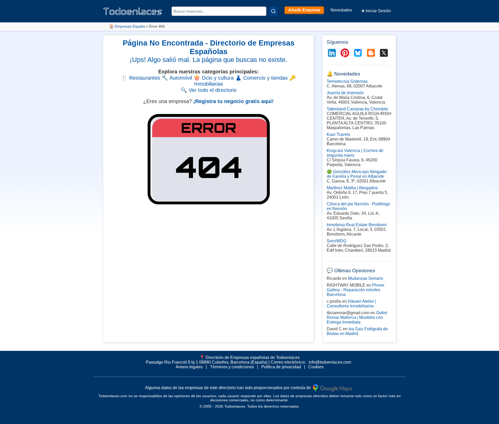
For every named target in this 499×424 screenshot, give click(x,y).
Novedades (341, 10)
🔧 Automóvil (177, 78)
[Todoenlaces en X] (384, 53)
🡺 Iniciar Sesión (376, 11)
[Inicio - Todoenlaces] (132, 11)
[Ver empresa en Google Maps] (332, 387)
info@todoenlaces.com (330, 362)
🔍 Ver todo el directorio (209, 90)
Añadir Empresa (304, 10)
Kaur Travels (338, 134)
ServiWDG (336, 241)
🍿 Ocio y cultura (214, 78)
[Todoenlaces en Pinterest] (345, 53)
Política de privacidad (281, 367)
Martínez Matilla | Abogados (352, 188)
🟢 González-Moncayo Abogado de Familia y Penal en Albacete (356, 174)
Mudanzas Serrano (365, 278)
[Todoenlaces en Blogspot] (371, 53)
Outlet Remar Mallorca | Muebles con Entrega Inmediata (357, 317)
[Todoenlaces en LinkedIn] (332, 53)
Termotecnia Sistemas (347, 81)
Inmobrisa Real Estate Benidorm (356, 225)
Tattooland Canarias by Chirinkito (357, 109)
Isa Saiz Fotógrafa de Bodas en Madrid (357, 331)
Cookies (316, 367)
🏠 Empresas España (127, 26)
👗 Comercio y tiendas (261, 78)
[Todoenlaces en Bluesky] (358, 53)
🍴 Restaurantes (140, 78)
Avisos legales (189, 367)
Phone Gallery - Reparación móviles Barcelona (355, 290)
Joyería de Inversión (345, 93)
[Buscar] (273, 11)
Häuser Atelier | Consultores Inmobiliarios (351, 303)
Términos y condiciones (232, 367)
